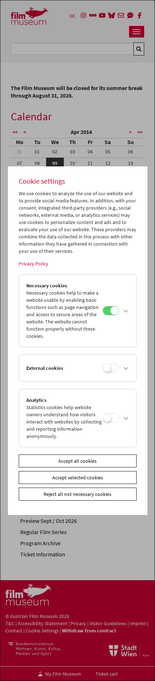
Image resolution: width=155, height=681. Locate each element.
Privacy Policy (33, 263)
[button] (126, 310)
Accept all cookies (77, 461)
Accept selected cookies (77, 477)
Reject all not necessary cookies (77, 494)
